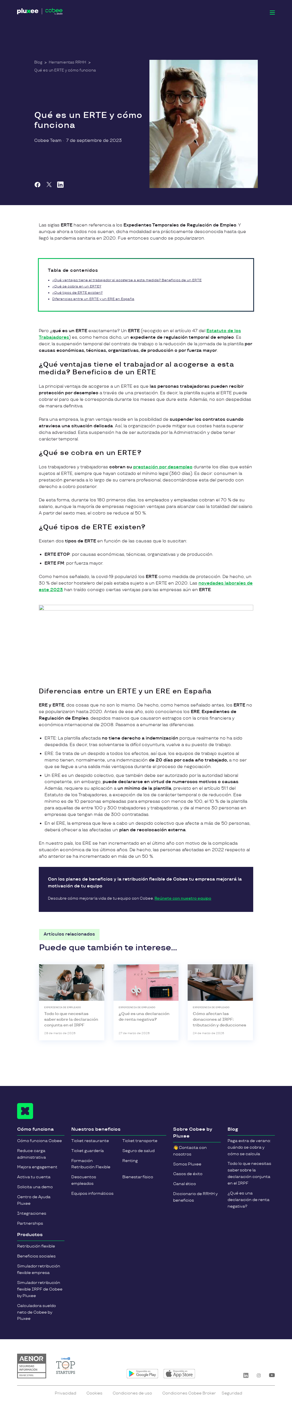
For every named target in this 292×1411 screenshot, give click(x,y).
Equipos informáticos (92, 1193)
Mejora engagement (37, 1167)
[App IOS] (179, 1374)
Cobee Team (48, 140)
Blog (38, 62)
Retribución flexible (36, 1246)
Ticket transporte (139, 1140)
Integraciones (31, 1213)
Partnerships (30, 1223)
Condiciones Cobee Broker (189, 1393)
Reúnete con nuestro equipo (183, 898)
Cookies (94, 1393)
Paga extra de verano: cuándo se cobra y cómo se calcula (249, 1147)
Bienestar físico (137, 1177)
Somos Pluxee (187, 1164)
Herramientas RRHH (67, 62)
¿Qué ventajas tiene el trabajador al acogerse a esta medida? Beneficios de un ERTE (127, 280)
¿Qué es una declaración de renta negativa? (248, 1200)
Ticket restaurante (90, 1140)
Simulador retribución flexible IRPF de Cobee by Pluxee (39, 1289)
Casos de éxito (187, 1173)
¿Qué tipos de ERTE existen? (77, 293)
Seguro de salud (138, 1150)
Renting (130, 1160)
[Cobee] (40, 12)
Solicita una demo (35, 1187)
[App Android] (142, 1374)
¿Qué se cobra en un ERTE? (76, 286)
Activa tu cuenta (33, 1177)
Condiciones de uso (132, 1393)
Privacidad (65, 1393)
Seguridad (232, 1393)
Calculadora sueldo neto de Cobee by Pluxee (36, 1312)
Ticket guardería (87, 1150)
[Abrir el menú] (272, 12)
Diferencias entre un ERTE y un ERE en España (93, 299)
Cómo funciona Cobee (39, 1140)
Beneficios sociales (36, 1256)
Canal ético (184, 1183)
